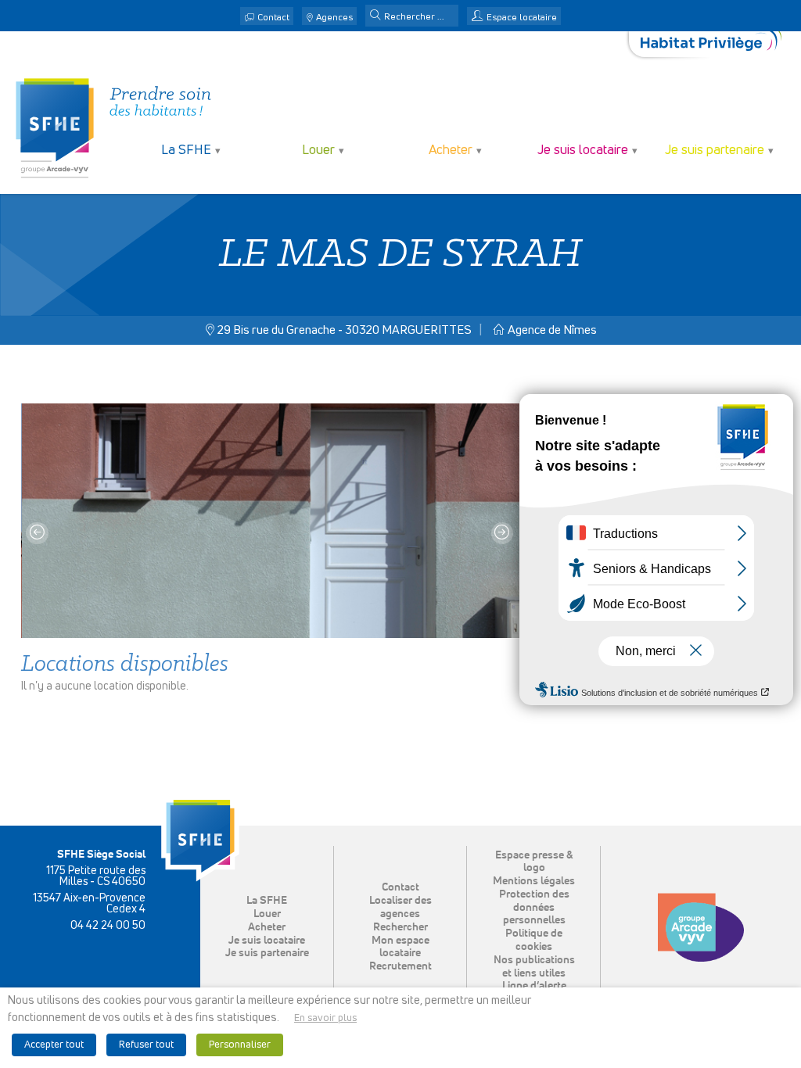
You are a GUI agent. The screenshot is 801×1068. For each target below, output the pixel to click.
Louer (267, 914)
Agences (334, 18)
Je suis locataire (266, 940)
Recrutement (400, 966)
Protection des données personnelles (534, 907)
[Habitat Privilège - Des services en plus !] (711, 44)
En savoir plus (325, 1018)
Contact (273, 18)
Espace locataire (522, 18)
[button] (375, 16)
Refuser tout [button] (146, 1045)
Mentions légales (534, 881)
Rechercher (400, 927)
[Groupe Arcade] (701, 927)
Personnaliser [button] (240, 1045)
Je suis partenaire (267, 953)
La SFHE (266, 900)
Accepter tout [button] (54, 1045)
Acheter (267, 927)
